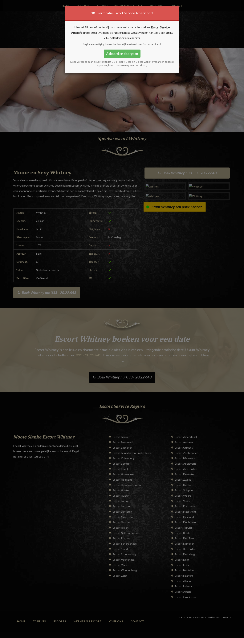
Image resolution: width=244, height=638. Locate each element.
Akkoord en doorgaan (122, 53)
